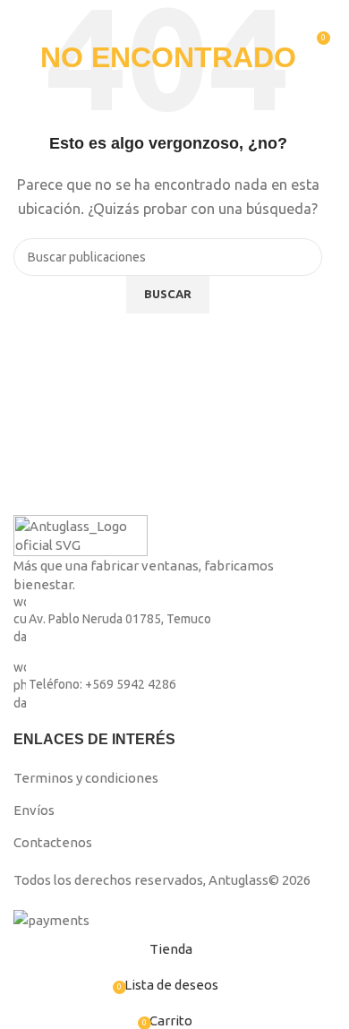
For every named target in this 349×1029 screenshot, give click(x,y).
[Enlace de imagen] (80, 534)
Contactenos (52, 842)
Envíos (34, 810)
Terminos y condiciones (85, 777)
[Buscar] (304, 36)
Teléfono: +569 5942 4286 (102, 685)
